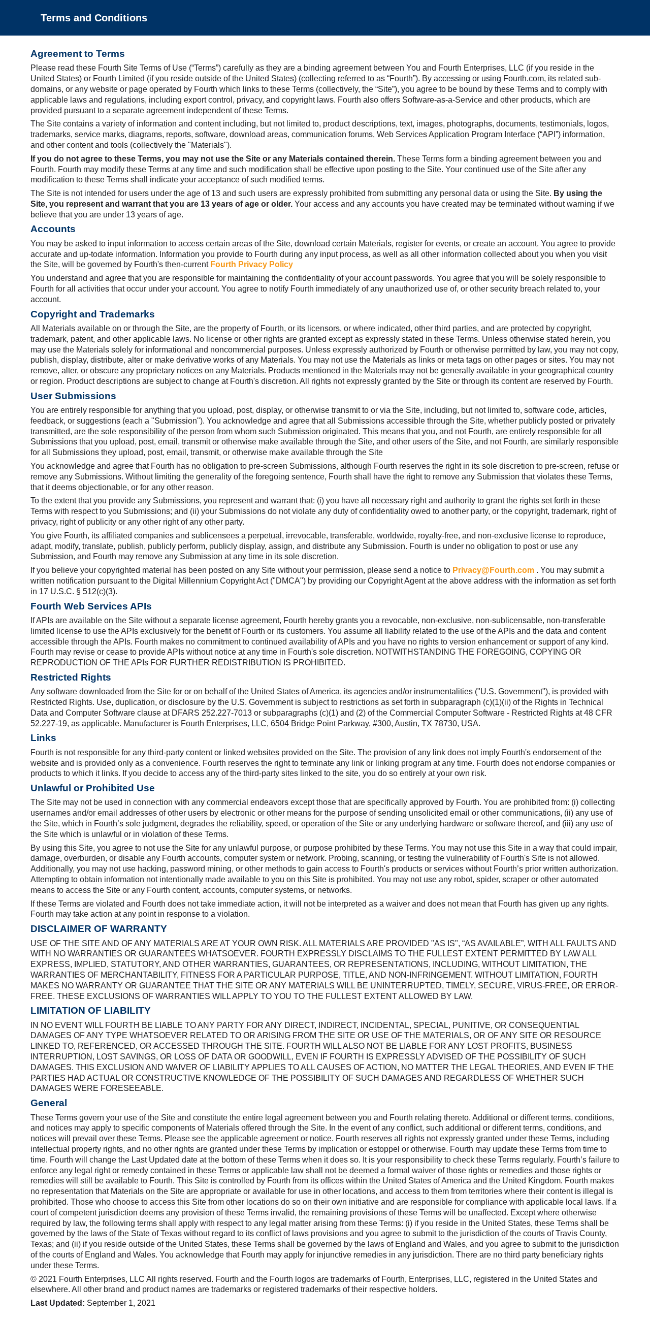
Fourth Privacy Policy (251, 264)
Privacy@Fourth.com (494, 570)
